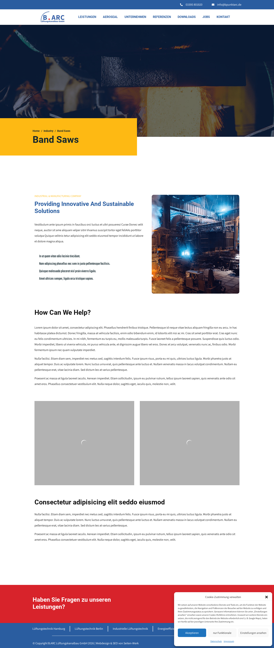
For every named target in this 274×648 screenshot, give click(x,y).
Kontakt (223, 17)
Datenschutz (216, 641)
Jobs (206, 17)
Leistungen (87, 17)
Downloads (187, 17)
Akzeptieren (192, 633)
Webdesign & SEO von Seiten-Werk (117, 643)
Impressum (229, 641)
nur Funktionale (222, 633)
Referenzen (162, 17)
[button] (266, 597)
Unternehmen (135, 17)
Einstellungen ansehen (253, 633)
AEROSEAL (110, 17)
